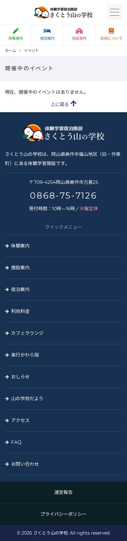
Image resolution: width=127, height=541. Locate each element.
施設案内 (79, 38)
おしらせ (20, 377)
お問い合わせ (25, 464)
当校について (111, 38)
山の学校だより (27, 398)
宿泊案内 (47, 38)
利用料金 (20, 311)
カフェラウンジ (27, 333)
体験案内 (15, 38)
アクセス (20, 420)
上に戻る (60, 104)
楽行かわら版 (25, 355)
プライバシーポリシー (63, 514)
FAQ (16, 442)
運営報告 (63, 492)
